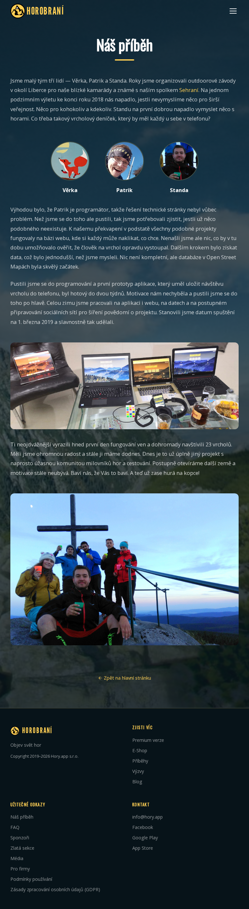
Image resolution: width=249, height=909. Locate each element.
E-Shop (139, 750)
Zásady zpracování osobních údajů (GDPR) (55, 889)
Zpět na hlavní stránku (126, 678)
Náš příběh (21, 817)
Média (16, 858)
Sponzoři (19, 837)
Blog (137, 781)
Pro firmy (20, 869)
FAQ (14, 827)
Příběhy (140, 761)
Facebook (142, 827)
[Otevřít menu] (233, 11)
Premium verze (148, 740)
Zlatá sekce (22, 848)
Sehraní (188, 90)
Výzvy (138, 771)
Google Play (145, 837)
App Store (142, 848)
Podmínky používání (31, 879)
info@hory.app (147, 817)
